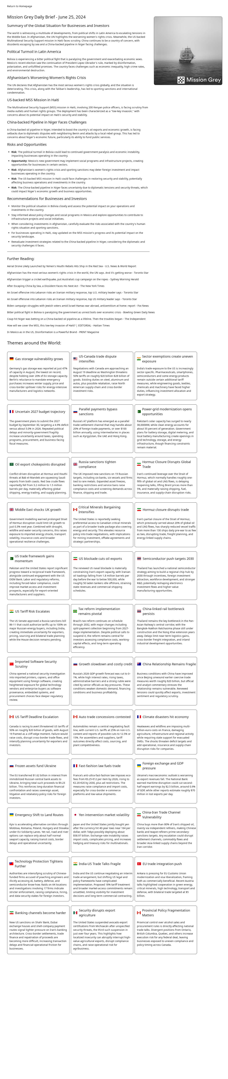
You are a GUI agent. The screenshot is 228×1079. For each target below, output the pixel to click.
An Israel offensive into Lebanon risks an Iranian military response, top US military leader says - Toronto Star (72, 299)
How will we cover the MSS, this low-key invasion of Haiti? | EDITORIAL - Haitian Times (58, 325)
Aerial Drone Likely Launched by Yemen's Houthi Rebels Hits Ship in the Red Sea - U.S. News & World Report (71, 266)
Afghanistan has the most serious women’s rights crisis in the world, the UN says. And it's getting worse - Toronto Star (78, 272)
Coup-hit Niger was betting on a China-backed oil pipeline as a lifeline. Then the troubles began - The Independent (76, 319)
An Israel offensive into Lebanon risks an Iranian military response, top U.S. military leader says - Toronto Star (72, 292)
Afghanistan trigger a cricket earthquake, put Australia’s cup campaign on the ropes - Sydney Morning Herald (73, 279)
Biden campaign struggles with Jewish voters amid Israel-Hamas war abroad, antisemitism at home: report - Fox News (78, 305)
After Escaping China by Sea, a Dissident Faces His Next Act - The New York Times (55, 286)
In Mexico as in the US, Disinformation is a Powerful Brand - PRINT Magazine (53, 332)
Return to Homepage (19, 6)
